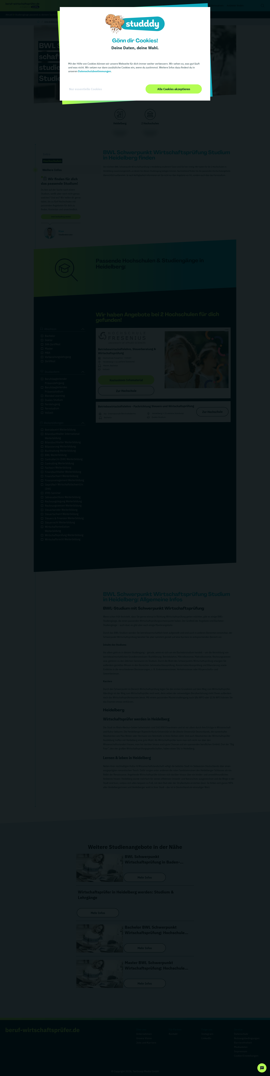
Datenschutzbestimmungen (94, 71)
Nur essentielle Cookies (85, 89)
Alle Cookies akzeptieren (173, 89)
